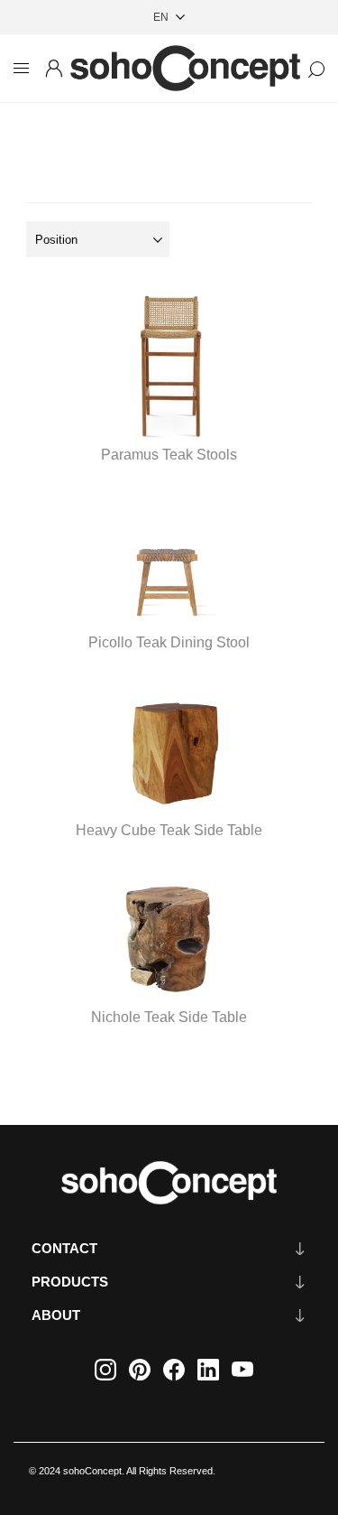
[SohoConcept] (169, 1182)
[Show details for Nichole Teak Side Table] (168, 924)
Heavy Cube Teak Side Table (169, 830)
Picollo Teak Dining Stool (169, 642)
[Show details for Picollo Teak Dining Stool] (168, 549)
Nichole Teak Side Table (169, 1017)
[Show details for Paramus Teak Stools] (168, 361)
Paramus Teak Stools (169, 454)
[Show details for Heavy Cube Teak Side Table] (168, 737)
